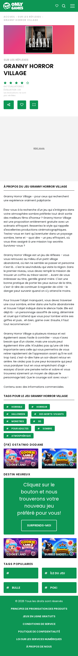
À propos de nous (39, 646)
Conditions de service (39, 624)
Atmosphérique (21, 435)
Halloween (18, 414)
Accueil (9, 16)
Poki (53, 588)
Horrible (16, 406)
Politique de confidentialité (39, 631)
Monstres (17, 421)
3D (39, 421)
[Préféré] (56, 6)
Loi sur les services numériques (39, 639)
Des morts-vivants (51, 414)
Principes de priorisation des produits (39, 609)
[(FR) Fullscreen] (34, 104)
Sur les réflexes (29, 16)
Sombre (47, 428)
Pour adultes (19, 428)
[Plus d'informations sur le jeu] (33, 464)
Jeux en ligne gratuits (39, 616)
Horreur (41, 406)
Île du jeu (57, 573)
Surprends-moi (39, 525)
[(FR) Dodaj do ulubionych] (21, 104)
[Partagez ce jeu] (9, 104)
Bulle (16, 588)
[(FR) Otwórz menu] (72, 5)
